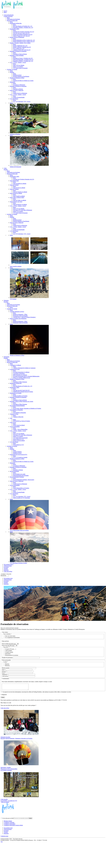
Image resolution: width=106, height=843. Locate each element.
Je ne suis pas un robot (8, 818)
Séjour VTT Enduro (18, 66)
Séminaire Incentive (6, 301)
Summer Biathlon (17, 451)
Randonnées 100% (14, 29)
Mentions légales (8, 821)
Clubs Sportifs (6, 168)
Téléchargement (8, 565)
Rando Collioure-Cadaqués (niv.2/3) (22, 47)
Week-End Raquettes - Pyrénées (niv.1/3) (23, 59)
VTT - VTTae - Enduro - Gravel (18, 62)
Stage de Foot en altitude (19, 187)
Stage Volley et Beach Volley (17, 197)
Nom (3, 669)
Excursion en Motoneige (19, 84)
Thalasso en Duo (14, 414)
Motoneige (12, 82)
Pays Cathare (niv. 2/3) (18, 48)
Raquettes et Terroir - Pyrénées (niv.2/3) (23, 58)
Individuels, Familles (6, 357)
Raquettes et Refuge (18, 89)
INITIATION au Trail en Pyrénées (21, 421)
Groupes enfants (9, 652)
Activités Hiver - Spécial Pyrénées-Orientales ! (24, 317)
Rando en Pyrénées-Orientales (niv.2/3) (22, 34)
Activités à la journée (12, 69)
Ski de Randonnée (14, 471)
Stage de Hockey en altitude (20, 204)
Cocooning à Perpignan (19, 373)
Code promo (5, 676)
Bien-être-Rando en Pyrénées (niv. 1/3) (22, 26)
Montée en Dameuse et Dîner (17, 77)
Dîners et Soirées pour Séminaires (18, 318)
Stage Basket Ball (14, 180)
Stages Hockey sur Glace (16, 201)
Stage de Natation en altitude (20, 192)
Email (4, 672)
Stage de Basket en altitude (19, 183)
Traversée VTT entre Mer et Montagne (22, 210)
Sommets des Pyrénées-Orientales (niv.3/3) (23, 31)
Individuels (7, 653)
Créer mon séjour (8, 571)
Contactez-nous (4, 836)
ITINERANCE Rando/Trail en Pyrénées (23, 391)
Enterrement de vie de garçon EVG (18, 454)
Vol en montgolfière (15, 426)
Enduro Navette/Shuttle (19, 97)
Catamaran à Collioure (15, 365)
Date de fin (5, 645)
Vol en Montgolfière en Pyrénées (21, 488)
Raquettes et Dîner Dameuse (20, 382)
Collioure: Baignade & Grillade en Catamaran (24, 368)
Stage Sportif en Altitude (16, 193)
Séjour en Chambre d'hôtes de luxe (21, 377)
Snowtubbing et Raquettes (16, 409)
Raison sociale (5, 668)
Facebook (6, 567)
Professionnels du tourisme (11, 655)
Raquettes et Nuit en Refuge (20, 54)
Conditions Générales (9, 822)
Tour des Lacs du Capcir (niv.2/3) (21, 33)
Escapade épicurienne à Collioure (21, 372)
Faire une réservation (10, 636)
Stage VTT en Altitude (18, 65)
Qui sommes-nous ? (8, 564)
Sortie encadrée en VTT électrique (21, 497)
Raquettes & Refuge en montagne (18, 51)
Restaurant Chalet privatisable (20, 315)
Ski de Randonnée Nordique (17, 477)
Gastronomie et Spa (15, 369)
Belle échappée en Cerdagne (20, 375)
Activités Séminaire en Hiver (17, 311)
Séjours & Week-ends (12, 20)
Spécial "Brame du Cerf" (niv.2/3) (21, 36)
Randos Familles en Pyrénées (20, 396)
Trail (11, 418)
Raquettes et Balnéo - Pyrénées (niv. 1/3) (23, 27)
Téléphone (5, 674)
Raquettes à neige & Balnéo (17, 55)
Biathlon (12, 72)
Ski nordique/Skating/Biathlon (17, 405)
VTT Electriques (14, 98)
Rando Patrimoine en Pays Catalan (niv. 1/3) (24, 40)
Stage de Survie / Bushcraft (16, 90)
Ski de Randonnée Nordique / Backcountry (23, 479)
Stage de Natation (14, 189)
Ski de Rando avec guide (19, 474)
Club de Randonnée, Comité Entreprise (9, 15)
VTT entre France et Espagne (20, 68)
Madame (7, 664)
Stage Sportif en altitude (19, 196)
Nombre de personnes (7, 657)
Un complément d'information (12, 637)
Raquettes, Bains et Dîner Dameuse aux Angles (21, 401)
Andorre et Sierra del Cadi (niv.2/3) (21, 50)
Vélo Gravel (13, 422)
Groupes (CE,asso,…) (10, 649)
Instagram (6, 570)
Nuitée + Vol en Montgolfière (20, 429)
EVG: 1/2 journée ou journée (20, 457)
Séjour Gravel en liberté (19, 425)
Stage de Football (14, 185)
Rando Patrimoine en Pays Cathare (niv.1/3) (24, 41)
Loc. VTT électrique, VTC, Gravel (21, 101)
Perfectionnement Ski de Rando (21, 475)
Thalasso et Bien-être (18, 416)
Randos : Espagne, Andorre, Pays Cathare (20, 43)
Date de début (5, 643)
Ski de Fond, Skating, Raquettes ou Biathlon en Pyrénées (27, 408)
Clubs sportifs (8, 650)
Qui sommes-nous (8, 578)
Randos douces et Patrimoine (17, 37)
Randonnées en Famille (15, 393)
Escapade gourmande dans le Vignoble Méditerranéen (26, 376)
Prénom (4, 671)
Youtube (6, 568)
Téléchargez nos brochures (13, 19)
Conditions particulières (9, 823)
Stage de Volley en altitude (19, 200)
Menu (5, 12)
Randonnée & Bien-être (16, 23)
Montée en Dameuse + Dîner (20, 314)
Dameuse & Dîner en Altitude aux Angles (23, 80)
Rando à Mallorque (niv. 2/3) (20, 45)
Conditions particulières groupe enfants (13, 825)
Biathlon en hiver (17, 75)
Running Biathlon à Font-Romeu (21, 76)
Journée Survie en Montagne (20, 93)
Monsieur (7, 665)
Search (5, 11)
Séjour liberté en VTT (18, 439)
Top (2, 841)
